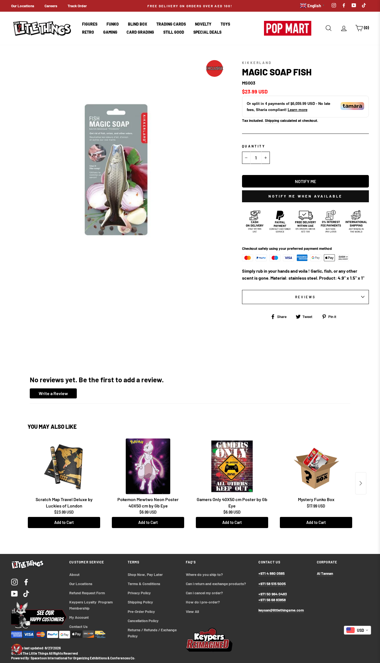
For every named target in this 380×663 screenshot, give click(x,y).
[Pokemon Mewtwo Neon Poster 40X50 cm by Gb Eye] (148, 466)
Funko (113, 24)
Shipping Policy (140, 602)
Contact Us (78, 626)
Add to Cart (64, 522)
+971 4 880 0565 (271, 573)
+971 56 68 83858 (272, 599)
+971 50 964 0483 (272, 593)
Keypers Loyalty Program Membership (91, 605)
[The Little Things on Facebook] (26, 581)
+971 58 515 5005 (272, 583)
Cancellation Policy (143, 620)
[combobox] (357, 630)
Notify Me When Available (305, 196)
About (74, 574)
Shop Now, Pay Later (145, 574)
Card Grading (140, 32)
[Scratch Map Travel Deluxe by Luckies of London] (64, 466)
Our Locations (22, 5)
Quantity (253, 146)
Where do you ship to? (204, 574)
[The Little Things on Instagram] (14, 581)
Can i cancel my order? (204, 592)
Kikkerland (257, 63)
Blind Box (137, 24)
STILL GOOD (173, 32)
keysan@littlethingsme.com (281, 610)
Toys (225, 24)
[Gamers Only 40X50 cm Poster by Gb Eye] (232, 466)
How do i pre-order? (203, 602)
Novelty (203, 24)
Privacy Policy (139, 592)
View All (192, 611)
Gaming (110, 32)
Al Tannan (325, 573)
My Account (79, 617)
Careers (51, 5)
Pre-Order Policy (142, 611)
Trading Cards (171, 24)
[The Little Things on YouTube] (14, 593)
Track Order (77, 5)
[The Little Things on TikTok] (26, 593)
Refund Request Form (87, 592)
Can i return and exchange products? (216, 583)
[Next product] (360, 483)
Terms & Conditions (144, 583)
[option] (190, 6)
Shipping (272, 120)
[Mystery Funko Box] (316, 466)
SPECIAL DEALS (207, 32)
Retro (88, 32)
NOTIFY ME (305, 181)
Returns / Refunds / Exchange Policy (152, 632)
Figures (89, 24)
